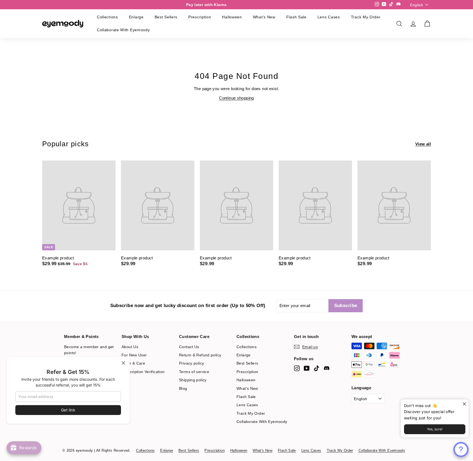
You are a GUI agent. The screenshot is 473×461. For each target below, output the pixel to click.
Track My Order (366, 17)
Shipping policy (193, 380)
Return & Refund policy (200, 355)
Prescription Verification (143, 372)
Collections (107, 17)
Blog (183, 388)
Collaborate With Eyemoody (123, 30)
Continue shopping (236, 98)
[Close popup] (464, 404)
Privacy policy (191, 363)
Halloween (232, 17)
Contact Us (189, 347)
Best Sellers (166, 17)
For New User (134, 355)
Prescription (199, 17)
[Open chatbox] (461, 449)
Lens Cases (329, 17)
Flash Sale (296, 17)
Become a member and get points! (89, 350)
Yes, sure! (435, 429)
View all (423, 144)
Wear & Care (133, 363)
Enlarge (136, 17)
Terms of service (194, 372)
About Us (130, 347)
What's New (264, 17)
